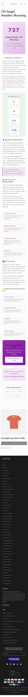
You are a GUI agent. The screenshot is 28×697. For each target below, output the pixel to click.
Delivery (4, 467)
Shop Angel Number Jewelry (14, 359)
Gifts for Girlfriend (7, 505)
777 (7, 391)
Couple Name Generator (7, 580)
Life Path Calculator (6, 548)
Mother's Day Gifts (6, 634)
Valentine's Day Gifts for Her (8, 494)
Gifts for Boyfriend (6, 508)
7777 (20, 391)
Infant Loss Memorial (7, 524)
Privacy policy (6, 689)
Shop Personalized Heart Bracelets (9, 632)
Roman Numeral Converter (8, 540)
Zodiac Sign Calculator (7, 551)
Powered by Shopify (15, 687)
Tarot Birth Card (6, 567)
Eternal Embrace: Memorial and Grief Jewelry (11, 629)
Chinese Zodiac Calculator (8, 553)
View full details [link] (5, 448)
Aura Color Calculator (7, 575)
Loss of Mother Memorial (7, 516)
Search (4, 462)
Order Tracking (6, 470)
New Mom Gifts (5, 510)
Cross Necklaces (6, 618)
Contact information (14, 692)
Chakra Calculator (6, 578)
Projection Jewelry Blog (7, 489)
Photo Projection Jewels (7, 613)
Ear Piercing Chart (6, 537)
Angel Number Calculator (7, 545)
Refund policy (24, 687)
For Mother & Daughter (7, 637)
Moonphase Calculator (7, 583)
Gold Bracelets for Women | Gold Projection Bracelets (13, 621)
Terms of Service (6, 473)
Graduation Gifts (6, 529)
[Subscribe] (23, 653)
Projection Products (7, 486)
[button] (2, 4)
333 (13, 391)
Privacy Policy (5, 475)
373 (11, 396)
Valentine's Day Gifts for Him (8, 497)
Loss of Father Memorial (7, 513)
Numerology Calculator (7, 559)
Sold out (13, 443)
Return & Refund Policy (7, 478)
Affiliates (5, 483)
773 (17, 396)
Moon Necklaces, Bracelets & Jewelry (10, 640)
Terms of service (14, 689)
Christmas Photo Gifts (7, 532)
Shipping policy (22, 689)
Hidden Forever (8, 687)
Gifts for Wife (5, 502)
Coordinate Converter (7, 564)
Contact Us (5, 481)
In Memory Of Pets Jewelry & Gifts (9, 626)
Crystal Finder (5, 572)
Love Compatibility (6, 556)
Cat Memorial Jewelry (7, 521)
